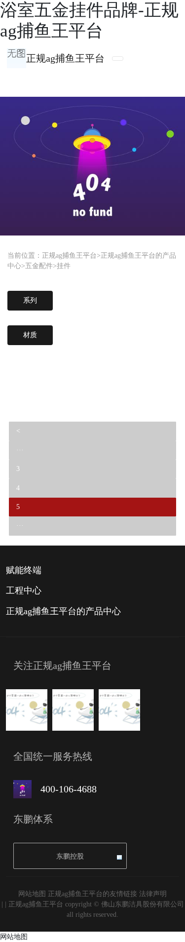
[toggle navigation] (117, 58)
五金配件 (39, 266)
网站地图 (32, 894)
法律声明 (153, 894)
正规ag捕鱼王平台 (65, 58)
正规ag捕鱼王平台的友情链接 (92, 894)
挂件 (64, 266)
